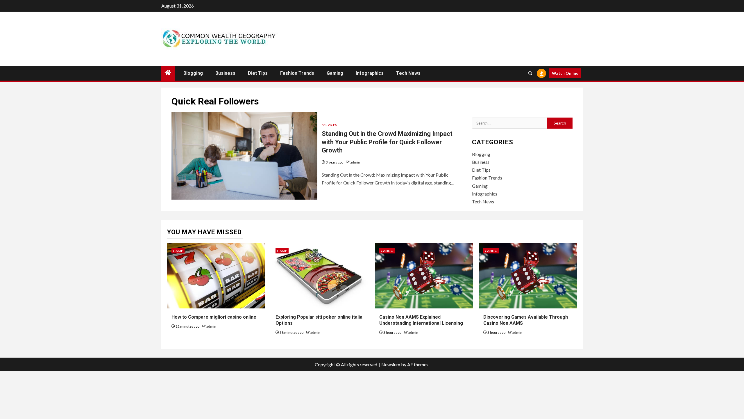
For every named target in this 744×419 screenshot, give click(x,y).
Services (329, 124)
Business (225, 73)
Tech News (408, 73)
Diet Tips (258, 73)
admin (355, 162)
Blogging (193, 73)
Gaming (335, 73)
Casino (387, 250)
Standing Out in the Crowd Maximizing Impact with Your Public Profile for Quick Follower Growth (387, 142)
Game (178, 250)
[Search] (530, 73)
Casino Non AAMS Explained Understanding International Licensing (421, 320)
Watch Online (565, 73)
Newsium (390, 364)
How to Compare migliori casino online (213, 317)
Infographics (370, 73)
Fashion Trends (297, 73)
